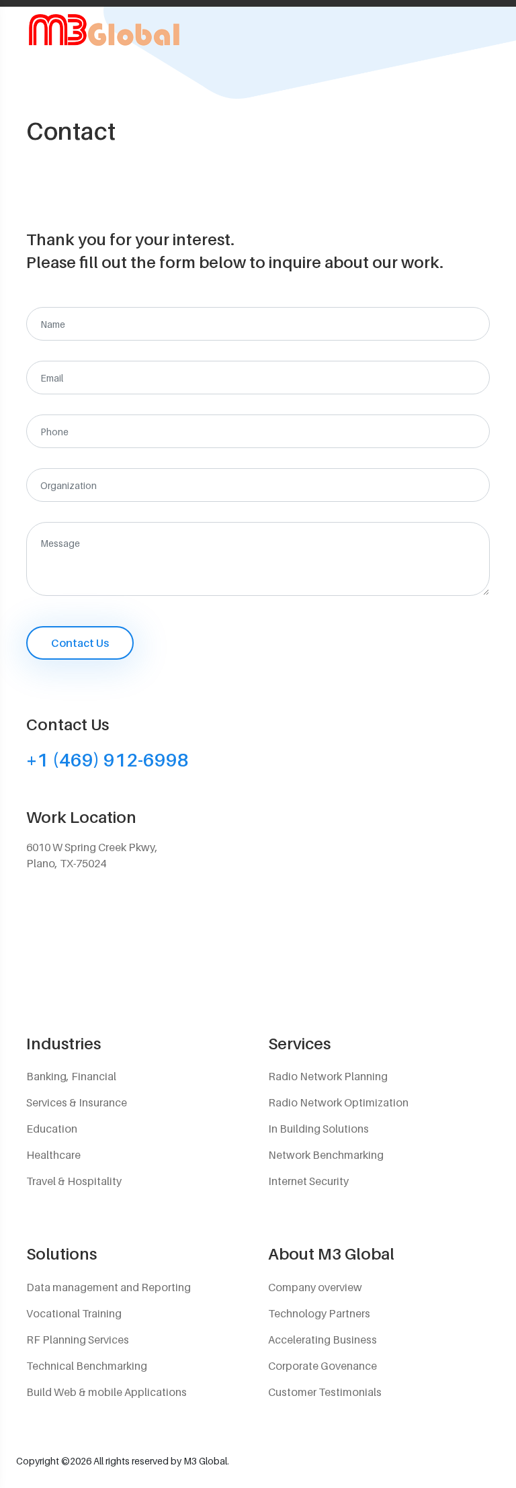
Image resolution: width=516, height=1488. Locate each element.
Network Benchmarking (326, 1155)
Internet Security (308, 1181)
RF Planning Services (77, 1339)
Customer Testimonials (325, 1392)
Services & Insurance (76, 1102)
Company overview (315, 1287)
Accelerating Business (322, 1339)
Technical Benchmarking (86, 1365)
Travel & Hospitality (74, 1181)
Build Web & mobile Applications (106, 1392)
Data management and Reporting (108, 1287)
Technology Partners (319, 1313)
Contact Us (80, 643)
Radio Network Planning (328, 1076)
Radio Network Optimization (338, 1102)
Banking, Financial (71, 1076)
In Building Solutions (318, 1128)
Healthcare (53, 1155)
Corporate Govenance (322, 1365)
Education (51, 1128)
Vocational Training (74, 1313)
